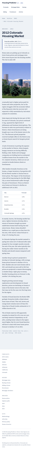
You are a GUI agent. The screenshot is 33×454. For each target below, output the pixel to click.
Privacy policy (6, 421)
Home (3, 18)
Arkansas (4, 367)
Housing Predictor (12, 3)
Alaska (4, 362)
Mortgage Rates (15, 7)
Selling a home (6, 385)
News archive (6, 398)
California (5, 370)
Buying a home (6, 383)
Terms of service (6, 424)
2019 (3, 403)
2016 (3, 406)
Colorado (4, 372)
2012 (15, 18)
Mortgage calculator (7, 390)
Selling (5, 12)
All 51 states (5, 357)
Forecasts (5, 7)
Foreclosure (13, 12)
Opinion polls (6, 401)
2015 (3, 408)
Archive (21, 12)
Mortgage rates (6, 380)
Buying (24, 7)
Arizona (4, 364)
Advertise (4, 419)
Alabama (4, 359)
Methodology (6, 416)
